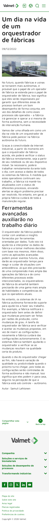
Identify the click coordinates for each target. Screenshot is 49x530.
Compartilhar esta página (10, 422)
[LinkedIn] (23, 484)
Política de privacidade (13, 510)
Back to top (40, 424)
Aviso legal (7, 503)
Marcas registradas (11, 507)
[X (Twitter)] (17, 484)
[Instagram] (10, 484)
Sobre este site (9, 499)
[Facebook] (4, 484)
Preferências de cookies (13, 514)
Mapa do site (8, 496)
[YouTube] (29, 484)
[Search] (37, 5)
